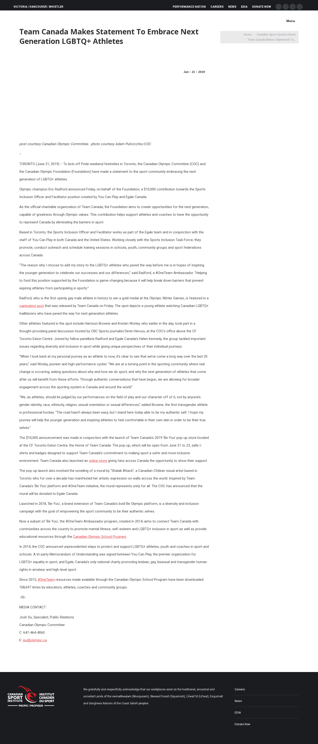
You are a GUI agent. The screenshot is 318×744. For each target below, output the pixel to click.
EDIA (238, 712)
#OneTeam (46, 580)
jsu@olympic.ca (35, 640)
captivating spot (31, 306)
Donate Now (242, 724)
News (238, 701)
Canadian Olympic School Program (99, 537)
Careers (240, 689)
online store (98, 461)
